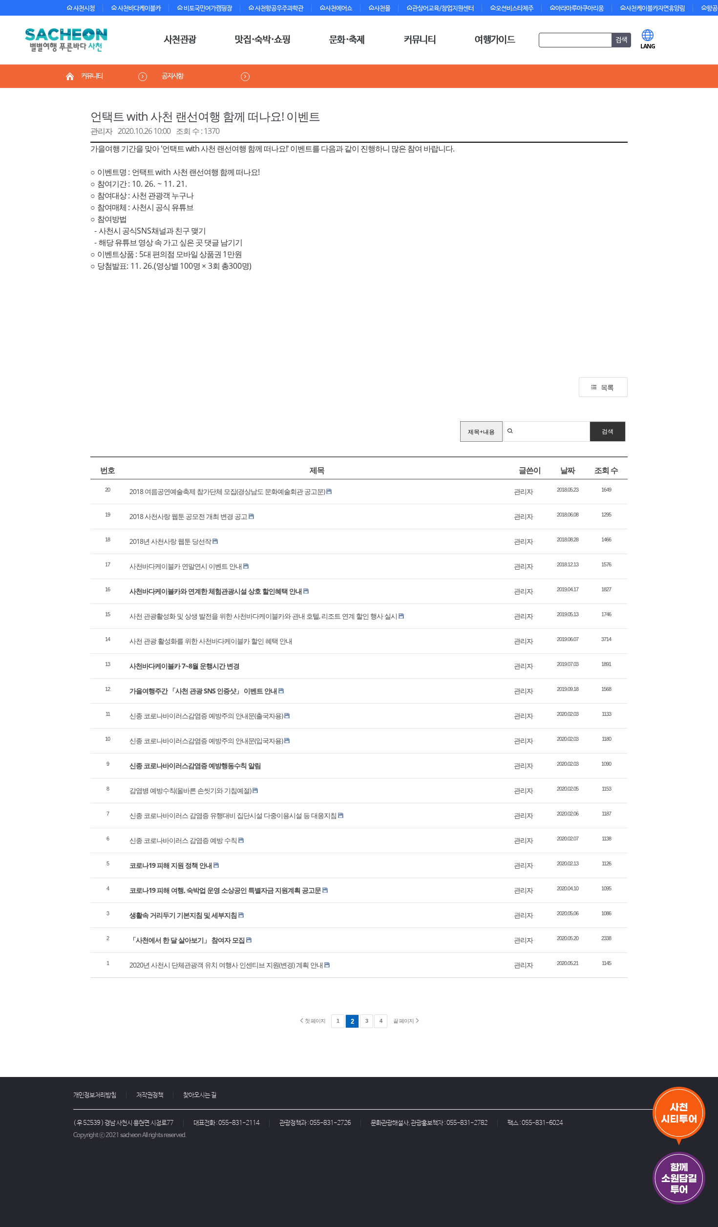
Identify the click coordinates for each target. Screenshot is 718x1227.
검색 (607, 431)
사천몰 (382, 8)
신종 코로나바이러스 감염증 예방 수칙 (183, 840)
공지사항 (172, 76)
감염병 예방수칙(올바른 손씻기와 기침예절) (190, 790)
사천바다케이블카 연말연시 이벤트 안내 (185, 566)
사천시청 (83, 8)
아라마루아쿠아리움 (579, 8)
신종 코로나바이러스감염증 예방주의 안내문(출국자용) (206, 715)
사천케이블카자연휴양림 (655, 8)
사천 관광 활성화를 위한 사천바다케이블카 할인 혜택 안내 (210, 641)
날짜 (567, 470)
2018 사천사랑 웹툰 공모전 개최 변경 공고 (188, 516)
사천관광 (180, 40)
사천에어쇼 (338, 8)
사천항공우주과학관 (278, 8)
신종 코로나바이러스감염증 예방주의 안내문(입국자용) (206, 740)
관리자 (101, 131)
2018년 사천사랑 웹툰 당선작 (170, 541)
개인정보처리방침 (94, 1095)
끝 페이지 (404, 1021)
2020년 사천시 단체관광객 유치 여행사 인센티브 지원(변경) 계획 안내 (226, 964)
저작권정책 (149, 1095)
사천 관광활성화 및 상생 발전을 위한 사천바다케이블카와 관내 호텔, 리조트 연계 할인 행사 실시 (263, 616)
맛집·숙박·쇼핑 (262, 40)
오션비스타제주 (514, 8)
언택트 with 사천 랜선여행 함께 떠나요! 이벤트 (205, 116)
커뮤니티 (420, 40)
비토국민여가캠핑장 (207, 8)
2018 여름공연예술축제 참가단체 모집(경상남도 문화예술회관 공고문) (227, 491)
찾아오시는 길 (199, 1095)
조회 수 (606, 470)
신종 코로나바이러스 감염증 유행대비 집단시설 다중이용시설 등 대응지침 (233, 815)
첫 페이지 (314, 1021)
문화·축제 (347, 40)
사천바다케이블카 (139, 8)
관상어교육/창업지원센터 (443, 8)
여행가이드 (495, 40)
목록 (607, 387)
